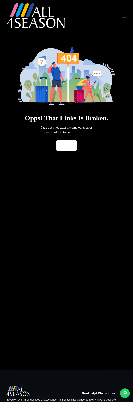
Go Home (66, 145)
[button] (125, 393)
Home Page (79, 132)
